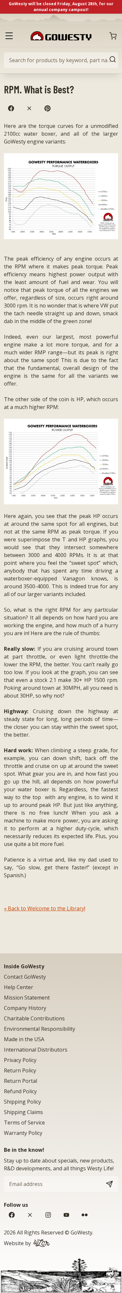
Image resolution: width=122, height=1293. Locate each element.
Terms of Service (24, 1122)
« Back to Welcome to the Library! (44, 908)
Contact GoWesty (25, 976)
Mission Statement (27, 997)
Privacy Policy (20, 1060)
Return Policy (20, 1070)
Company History (25, 1008)
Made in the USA (24, 1039)
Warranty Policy (23, 1132)
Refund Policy (20, 1091)
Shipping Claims (23, 1112)
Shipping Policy (22, 1101)
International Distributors (35, 1049)
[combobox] (61, 60)
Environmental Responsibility (39, 1028)
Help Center (18, 987)
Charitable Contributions (34, 1018)
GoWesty (81, 1232)
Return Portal (20, 1080)
